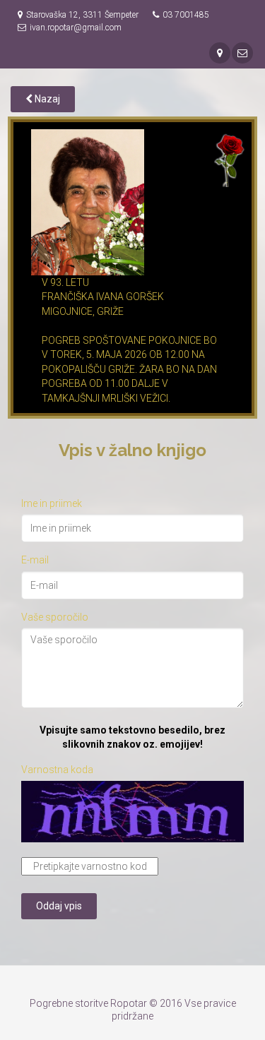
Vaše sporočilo (54, 617)
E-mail (35, 560)
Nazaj (46, 98)
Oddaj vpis (59, 906)
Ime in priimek (51, 503)
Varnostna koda (57, 769)
